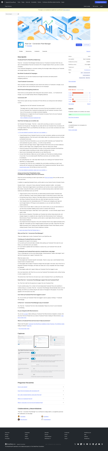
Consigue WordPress (101, 2)
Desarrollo (44, 51)
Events (66, 434)
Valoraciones (29, 51)
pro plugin (26, 314)
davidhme (46, 416)
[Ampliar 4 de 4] (63, 350)
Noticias (6, 434)
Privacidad (7, 438)
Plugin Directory (8, 6)
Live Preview (86, 44)
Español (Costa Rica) (21, 444)
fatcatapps (29, 45)
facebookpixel (47, 419)
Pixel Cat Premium (49, 177)
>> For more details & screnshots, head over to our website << (32, 132)
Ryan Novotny (23, 419)
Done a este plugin (72, 130)
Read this (29, 325)
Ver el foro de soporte (73, 117)
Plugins (26, 436)
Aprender (47, 432)
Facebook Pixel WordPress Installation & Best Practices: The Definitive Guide (46, 323)
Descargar (79, 44)
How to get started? (22, 387)
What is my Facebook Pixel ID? (25, 398)
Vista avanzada (72, 81)
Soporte (88, 51)
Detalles (21, 51)
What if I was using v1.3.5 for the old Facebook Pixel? (30, 402)
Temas (26, 434)
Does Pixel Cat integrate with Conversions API (28, 390)
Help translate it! (66, 9)
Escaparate (27, 432)
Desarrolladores (48, 436)
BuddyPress (86, 438)
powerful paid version (25, 167)
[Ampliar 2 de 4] (47, 337)
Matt (85, 434)
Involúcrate (67, 432)
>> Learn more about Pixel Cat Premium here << (29, 230)
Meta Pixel (88, 77)
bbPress (86, 436)
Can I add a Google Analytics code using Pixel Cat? (30, 394)
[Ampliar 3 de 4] (63, 337)
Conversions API (87, 72)
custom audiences (86, 75)
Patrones (27, 438)
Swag (66, 438)
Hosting (6, 436)
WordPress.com (87, 432)
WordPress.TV (48, 438)
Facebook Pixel (82, 77)
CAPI (82, 72)
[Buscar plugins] (18, 14)
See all (88, 104)
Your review (71, 104)
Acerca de (7, 432)
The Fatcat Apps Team (24, 328)
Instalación (37, 51)
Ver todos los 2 (87, 69)
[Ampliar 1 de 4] (31, 337)
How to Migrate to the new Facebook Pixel (30, 117)
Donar (66, 436)
